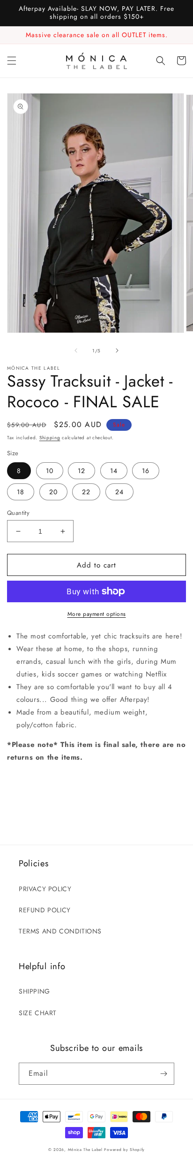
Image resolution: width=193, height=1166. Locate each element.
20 (53, 492)
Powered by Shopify (124, 1149)
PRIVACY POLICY (45, 889)
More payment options (96, 614)
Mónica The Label (85, 1149)
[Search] (160, 60)
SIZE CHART (38, 1013)
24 (119, 492)
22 (86, 492)
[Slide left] (76, 350)
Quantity (18, 512)
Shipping (49, 437)
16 (145, 470)
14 (114, 470)
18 (20, 492)
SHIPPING (34, 991)
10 (49, 470)
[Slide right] (117, 350)
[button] (11, 60)
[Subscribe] (163, 1074)
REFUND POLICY (45, 910)
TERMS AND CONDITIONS (60, 931)
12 (81, 470)
